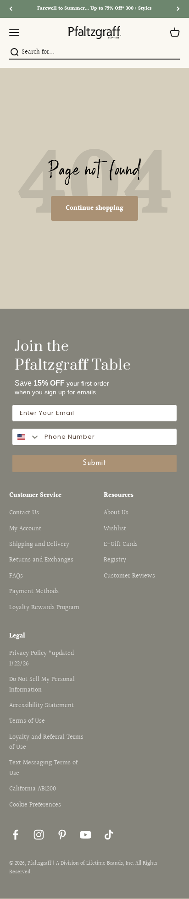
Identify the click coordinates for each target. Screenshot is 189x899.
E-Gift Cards (121, 544)
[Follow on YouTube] (85, 834)
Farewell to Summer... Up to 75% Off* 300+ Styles (94, 8)
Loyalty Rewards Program (44, 608)
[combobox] (94, 52)
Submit (94, 463)
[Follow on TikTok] (109, 834)
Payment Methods (34, 592)
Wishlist (115, 529)
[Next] (178, 9)
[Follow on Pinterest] (62, 834)
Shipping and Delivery (39, 544)
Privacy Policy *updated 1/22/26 (41, 658)
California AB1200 (32, 789)
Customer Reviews (129, 576)
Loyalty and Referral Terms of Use (46, 742)
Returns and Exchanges (41, 560)
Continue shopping (94, 208)
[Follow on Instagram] (39, 834)
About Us (116, 513)
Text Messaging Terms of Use (43, 768)
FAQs (16, 576)
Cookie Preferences (35, 805)
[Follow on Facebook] (15, 834)
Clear (174, 52)
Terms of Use (27, 721)
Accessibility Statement (41, 706)
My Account (25, 529)
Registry (115, 560)
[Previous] (10, 9)
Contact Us (24, 513)
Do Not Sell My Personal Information (42, 685)
